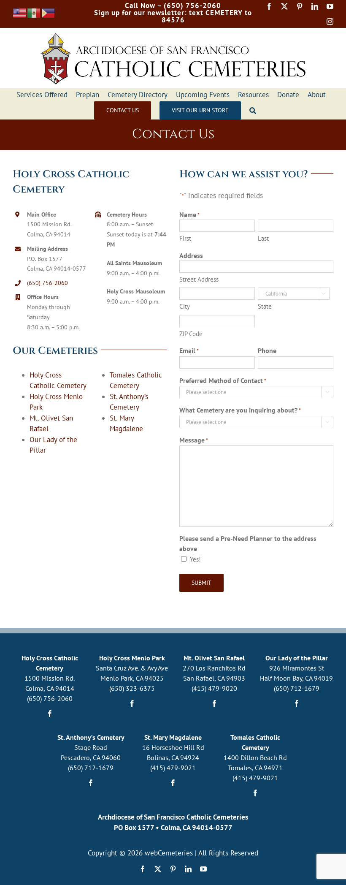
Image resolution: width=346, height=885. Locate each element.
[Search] (252, 110)
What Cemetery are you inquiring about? (240, 410)
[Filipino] (48, 12)
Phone (267, 350)
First (185, 238)
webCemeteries (169, 853)
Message (193, 440)
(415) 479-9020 (214, 688)
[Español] (34, 12)
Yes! (195, 559)
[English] (20, 12)
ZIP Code (191, 334)
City (184, 306)
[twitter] (284, 6)
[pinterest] (299, 6)
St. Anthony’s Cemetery (90, 737)
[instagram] (330, 21)
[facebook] (269, 6)
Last (263, 238)
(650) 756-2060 (47, 283)
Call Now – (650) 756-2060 (173, 5)
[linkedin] (314, 6)
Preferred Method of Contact (222, 380)
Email (189, 350)
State (265, 306)
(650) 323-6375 (132, 688)
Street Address (199, 279)
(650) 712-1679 (296, 688)
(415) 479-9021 (173, 767)
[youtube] (330, 6)
